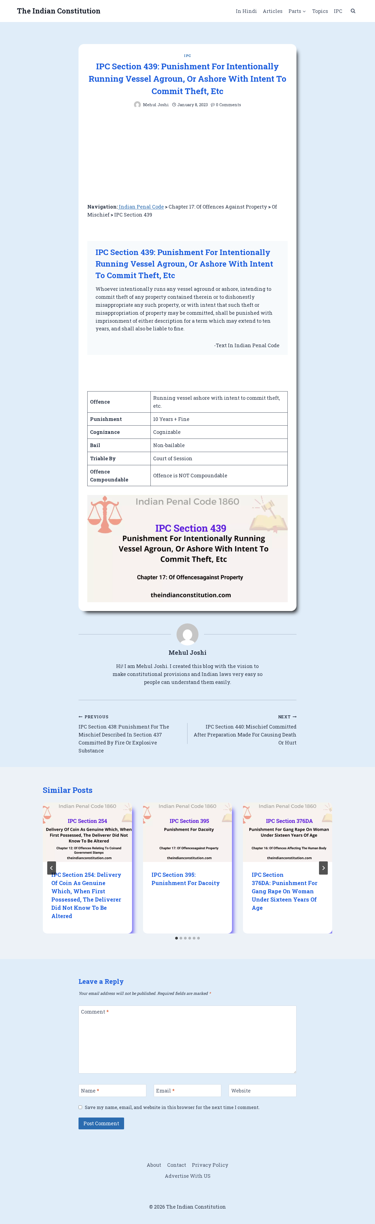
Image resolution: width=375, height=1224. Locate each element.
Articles (272, 11)
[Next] (323, 868)
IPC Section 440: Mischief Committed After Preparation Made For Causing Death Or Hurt (245, 730)
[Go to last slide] (51, 868)
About (154, 1165)
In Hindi (246, 11)
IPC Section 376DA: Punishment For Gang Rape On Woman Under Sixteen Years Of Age (284, 891)
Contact (176, 1165)
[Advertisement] (187, 155)
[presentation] (87, 832)
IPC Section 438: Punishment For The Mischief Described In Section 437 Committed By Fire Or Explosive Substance (124, 734)
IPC (338, 11)
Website (241, 1091)
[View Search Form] (353, 11)
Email (165, 1091)
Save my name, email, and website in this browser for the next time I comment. (172, 1107)
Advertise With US (188, 1176)
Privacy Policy (210, 1165)
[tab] (176, 938)
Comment (95, 1012)
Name (90, 1091)
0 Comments (228, 104)
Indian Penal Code (141, 206)
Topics (320, 11)
